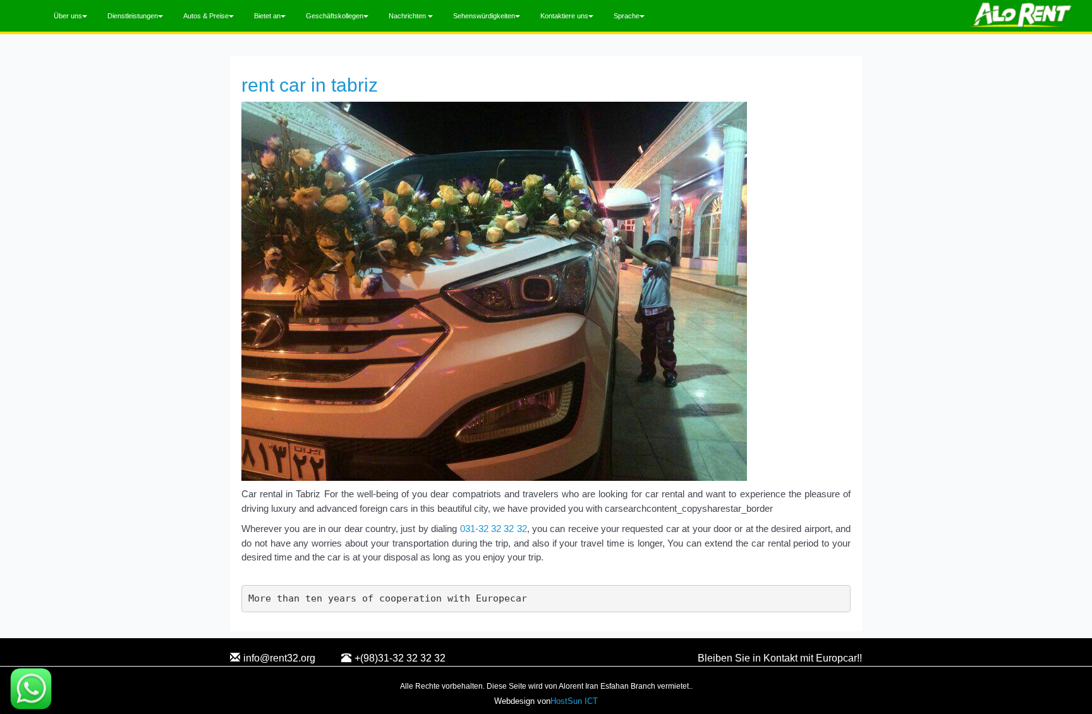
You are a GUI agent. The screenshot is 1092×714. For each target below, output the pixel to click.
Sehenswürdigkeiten (484, 16)
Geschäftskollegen (334, 16)
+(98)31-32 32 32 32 (400, 658)
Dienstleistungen (132, 16)
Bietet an (267, 16)
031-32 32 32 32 (493, 528)
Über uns (68, 16)
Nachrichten (408, 16)
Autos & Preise (206, 16)
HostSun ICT (574, 701)
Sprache (627, 16)
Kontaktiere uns (564, 16)
